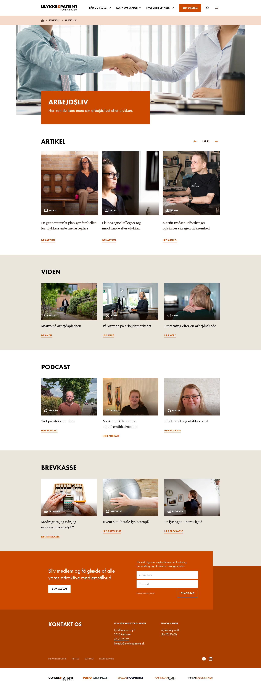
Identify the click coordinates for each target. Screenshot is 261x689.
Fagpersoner (106, 658)
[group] (69, 196)
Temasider (54, 20)
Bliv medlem (190, 7)
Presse (75, 658)
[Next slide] (216, 141)
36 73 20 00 (169, 634)
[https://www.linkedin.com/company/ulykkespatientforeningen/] (210, 659)
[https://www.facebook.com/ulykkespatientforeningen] (204, 659)
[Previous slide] (194, 141)
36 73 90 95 (121, 639)
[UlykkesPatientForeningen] (61, 8)
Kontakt (89, 658)
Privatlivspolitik (146, 593)
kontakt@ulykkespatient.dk (129, 643)
